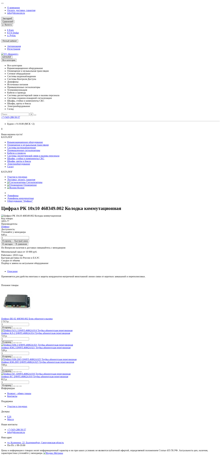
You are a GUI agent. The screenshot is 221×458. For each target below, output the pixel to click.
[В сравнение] (20, 328)
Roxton (20, 187)
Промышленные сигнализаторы (23, 150)
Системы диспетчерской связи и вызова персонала (33, 155)
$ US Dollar (13, 32)
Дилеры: (5, 411)
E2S (9, 416)
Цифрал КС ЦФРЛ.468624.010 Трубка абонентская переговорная (34, 376)
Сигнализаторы (34, 182)
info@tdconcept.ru (16, 13)
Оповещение (30, 185)
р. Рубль (11, 35)
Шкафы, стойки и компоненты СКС (25, 158)
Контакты (12, 396)
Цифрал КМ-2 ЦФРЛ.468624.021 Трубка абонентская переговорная (36, 347)
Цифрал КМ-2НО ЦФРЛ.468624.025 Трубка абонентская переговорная (37, 362)
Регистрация (13, 49)
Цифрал (5, 226)
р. (7, 25)
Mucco (10, 419)
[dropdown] (2, 3)
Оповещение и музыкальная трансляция (28, 145)
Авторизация (14, 46)
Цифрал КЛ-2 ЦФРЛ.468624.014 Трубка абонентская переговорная (35, 333)
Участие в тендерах (17, 177)
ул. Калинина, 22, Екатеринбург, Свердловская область (35, 442)
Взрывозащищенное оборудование (25, 142)
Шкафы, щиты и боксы (19, 161)
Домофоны (12, 195)
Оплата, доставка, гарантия (21, 10)
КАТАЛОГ (6, 57)
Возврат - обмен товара (19, 393)
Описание (12, 271)
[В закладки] (17, 328)
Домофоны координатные (20, 198)
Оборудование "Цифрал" (20, 201)
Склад (10, 166)
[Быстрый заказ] (14, 328)
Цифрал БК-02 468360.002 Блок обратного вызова (27, 318)
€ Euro (10, 30)
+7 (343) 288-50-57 (10, 117)
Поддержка (7, 401)
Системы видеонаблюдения (21, 147)
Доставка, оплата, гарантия (21, 179)
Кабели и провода (16, 153)
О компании (13, 7)
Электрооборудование (18, 164)
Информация (8, 388)
